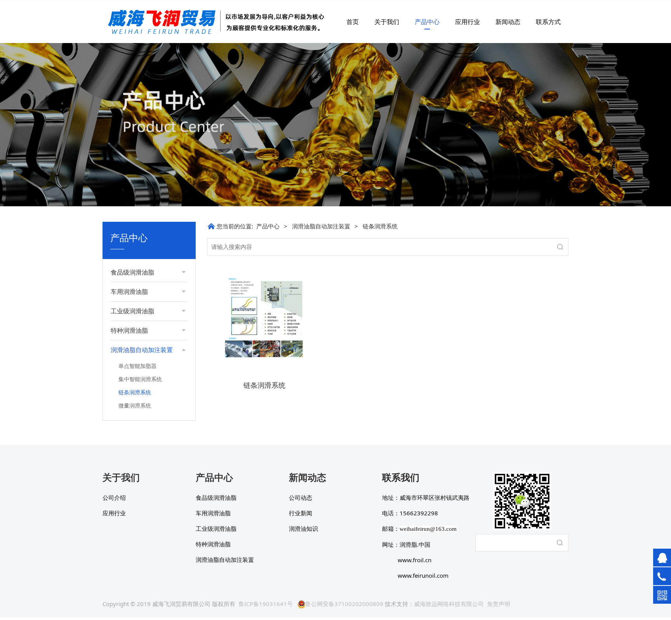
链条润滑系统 (134, 392)
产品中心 (427, 21)
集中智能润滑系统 (140, 379)
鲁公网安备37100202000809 (344, 604)
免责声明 (498, 604)
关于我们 (386, 21)
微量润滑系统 (134, 405)
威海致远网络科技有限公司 (449, 604)
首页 (352, 21)
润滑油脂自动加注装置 (321, 226)
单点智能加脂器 (137, 366)
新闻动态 (507, 21)
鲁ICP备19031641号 (265, 604)
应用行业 (467, 21)
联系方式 (548, 21)
